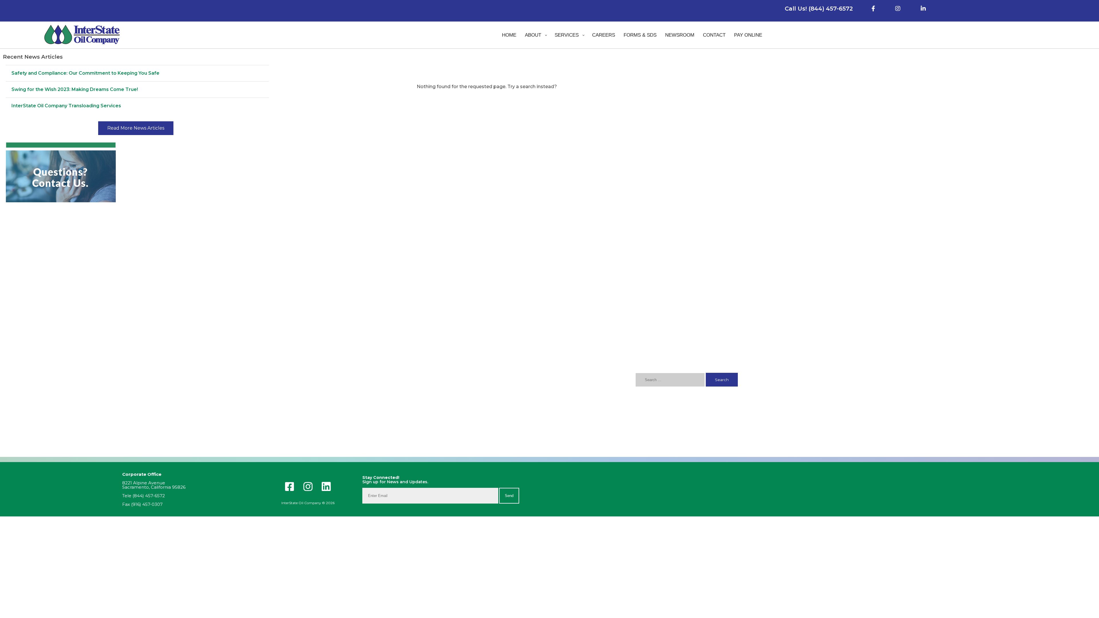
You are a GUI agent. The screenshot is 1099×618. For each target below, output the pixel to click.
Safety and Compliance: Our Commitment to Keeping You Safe (85, 73)
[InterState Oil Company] (82, 35)
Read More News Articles (135, 128)
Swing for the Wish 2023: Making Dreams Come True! (74, 89)
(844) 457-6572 (149, 495)
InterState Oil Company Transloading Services (66, 105)
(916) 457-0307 (147, 504)
